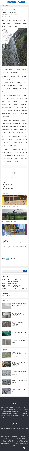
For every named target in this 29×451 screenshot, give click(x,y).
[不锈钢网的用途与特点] (6, 315)
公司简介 (8, 428)
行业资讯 (13, 428)
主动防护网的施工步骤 (7, 184)
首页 (3, 9)
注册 (7, 6)
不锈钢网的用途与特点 (18, 314)
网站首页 (3, 428)
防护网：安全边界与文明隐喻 (8, 236)
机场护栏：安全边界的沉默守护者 (11, 286)
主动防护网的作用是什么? (8, 188)
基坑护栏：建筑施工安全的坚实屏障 (10, 206)
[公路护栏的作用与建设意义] (6, 333)
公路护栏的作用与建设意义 (19, 332)
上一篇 (3, 182)
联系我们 (23, 428)
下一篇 (3, 186)
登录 (7, 258)
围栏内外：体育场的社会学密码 (9, 221)
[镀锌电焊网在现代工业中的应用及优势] (6, 324)
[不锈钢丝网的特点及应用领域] (6, 391)
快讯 (27, 428)
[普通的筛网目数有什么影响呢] (6, 355)
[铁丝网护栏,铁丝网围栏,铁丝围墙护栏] (6, 382)
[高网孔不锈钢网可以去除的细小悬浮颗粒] (6, 364)
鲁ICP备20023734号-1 (11, 438)
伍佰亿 (23, 438)
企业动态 (8, 9)
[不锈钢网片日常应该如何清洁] (6, 373)
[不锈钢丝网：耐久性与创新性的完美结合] (6, 342)
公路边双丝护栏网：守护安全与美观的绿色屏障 (14, 288)
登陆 (3, 6)
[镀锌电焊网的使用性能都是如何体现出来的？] (6, 306)
